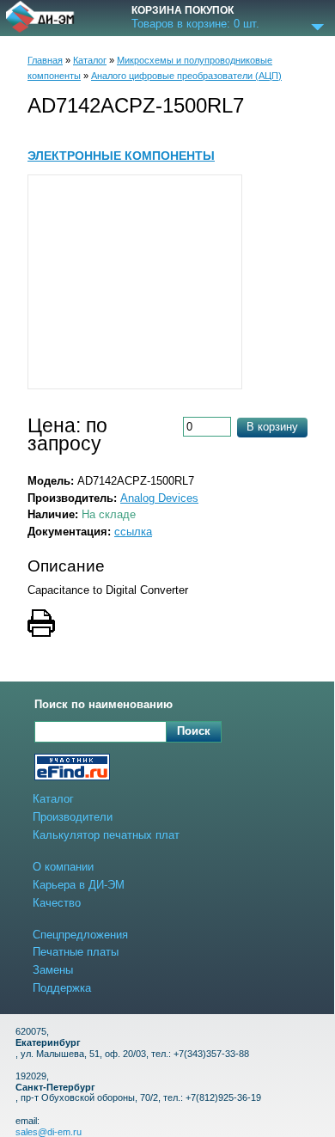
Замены (53, 969)
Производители (73, 816)
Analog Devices (159, 498)
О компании (63, 866)
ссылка (133, 531)
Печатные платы (76, 951)
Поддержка (62, 987)
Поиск (193, 730)
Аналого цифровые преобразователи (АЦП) (186, 75)
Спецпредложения (80, 934)
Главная (45, 60)
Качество (57, 902)
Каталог (90, 60)
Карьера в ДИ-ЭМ (79, 884)
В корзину (272, 426)
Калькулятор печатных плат (106, 834)
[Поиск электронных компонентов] (72, 769)
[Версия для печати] (167, 624)
